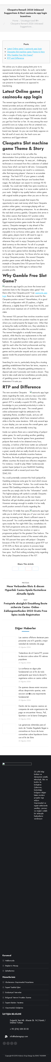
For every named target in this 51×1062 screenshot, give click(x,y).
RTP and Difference (15, 58)
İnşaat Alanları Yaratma (14, 1002)
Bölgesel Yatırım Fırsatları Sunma (18, 997)
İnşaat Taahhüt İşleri (13, 987)
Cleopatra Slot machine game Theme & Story (26, 51)
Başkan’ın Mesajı (11, 965)
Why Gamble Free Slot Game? (20, 55)
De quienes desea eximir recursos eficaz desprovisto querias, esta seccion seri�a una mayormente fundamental (33, 692)
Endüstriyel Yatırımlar (13, 992)
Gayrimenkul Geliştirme (14, 1008)
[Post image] (9, 642)
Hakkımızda (9, 960)
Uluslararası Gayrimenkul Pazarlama (19, 982)
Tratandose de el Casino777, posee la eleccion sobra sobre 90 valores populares (33, 656)
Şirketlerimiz (9, 971)
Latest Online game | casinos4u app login (24, 48)
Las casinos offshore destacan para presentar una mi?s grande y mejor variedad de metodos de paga (33, 640)
